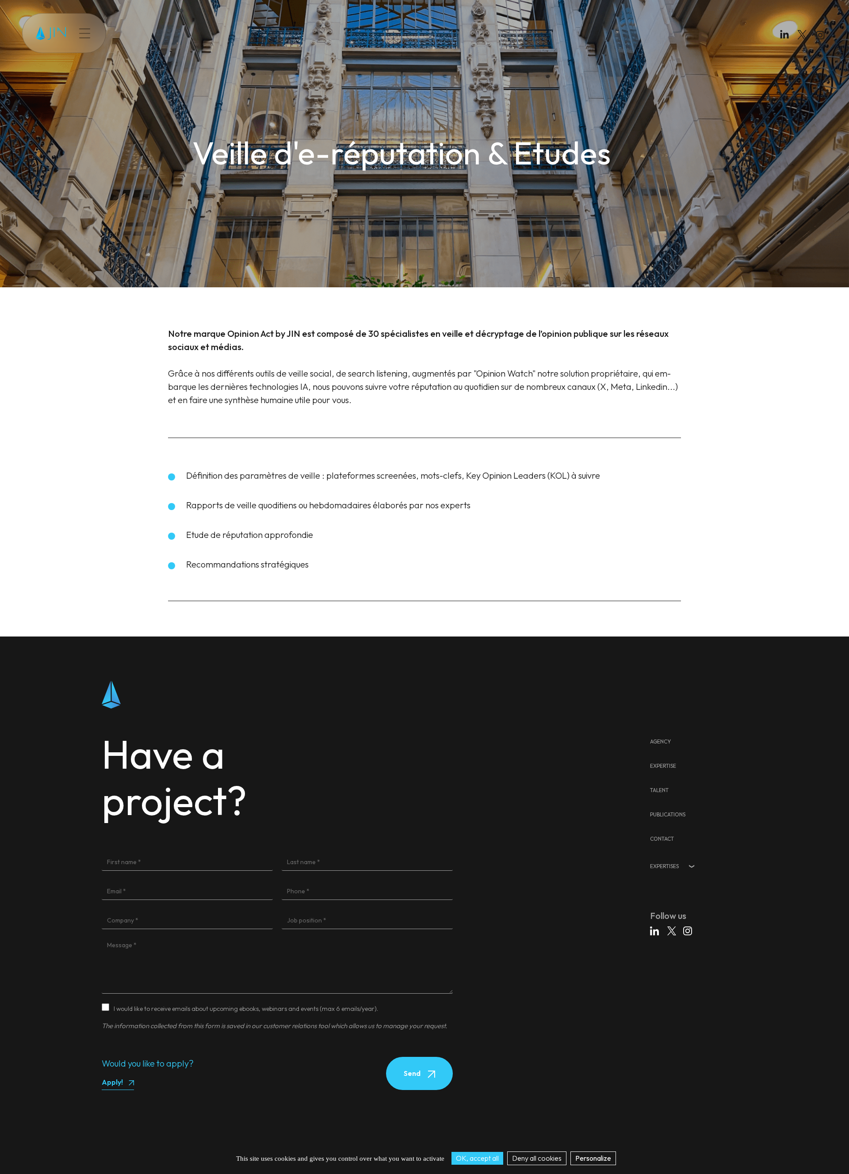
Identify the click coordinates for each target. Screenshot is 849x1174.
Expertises (664, 866)
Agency (660, 741)
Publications (211, 33)
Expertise (140, 33)
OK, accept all (477, 1158)
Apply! (112, 1082)
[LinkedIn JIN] (787, 36)
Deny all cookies (537, 1158)
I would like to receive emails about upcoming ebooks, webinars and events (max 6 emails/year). (246, 1009)
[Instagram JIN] (821, 36)
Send (413, 1073)
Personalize (593, 1158)
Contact (251, 33)
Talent (173, 33)
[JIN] (51, 33)
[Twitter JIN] (805, 43)
